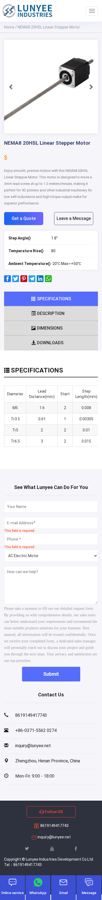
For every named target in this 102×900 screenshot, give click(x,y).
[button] (11, 86)
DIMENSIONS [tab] (50, 328)
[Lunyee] (27, 11)
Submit (51, 674)
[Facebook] (7, 281)
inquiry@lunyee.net (54, 837)
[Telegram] (32, 281)
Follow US (53, 812)
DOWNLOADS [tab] (50, 342)
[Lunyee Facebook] (76, 848)
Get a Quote (24, 218)
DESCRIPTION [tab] (50, 313)
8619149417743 (54, 825)
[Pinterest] (23, 281)
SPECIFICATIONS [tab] (54, 298)
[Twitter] (15, 281)
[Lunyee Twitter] (27, 848)
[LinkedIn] (40, 281)
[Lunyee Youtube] (52, 848)
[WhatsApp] (48, 281)
